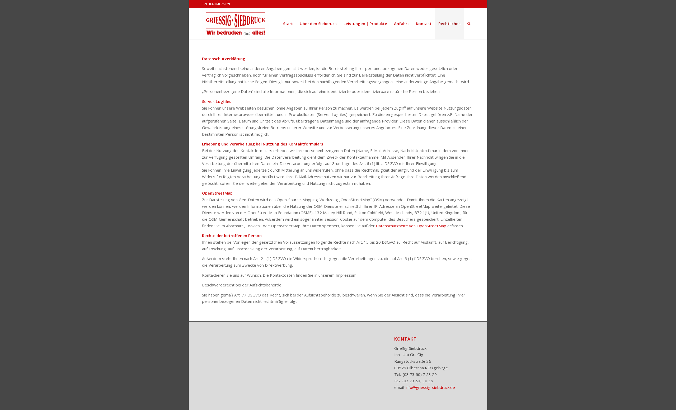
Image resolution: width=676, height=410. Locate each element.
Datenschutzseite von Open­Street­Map (411, 225)
